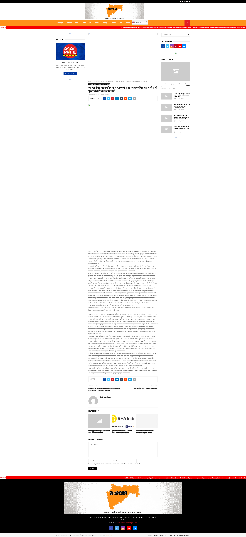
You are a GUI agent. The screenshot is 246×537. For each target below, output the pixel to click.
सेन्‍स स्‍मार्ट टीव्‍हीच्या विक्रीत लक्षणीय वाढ (146, 388)
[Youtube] (129, 528)
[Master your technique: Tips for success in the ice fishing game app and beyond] (166, 107)
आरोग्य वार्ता (69, 23)
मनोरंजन (96, 23)
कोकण (76, 23)
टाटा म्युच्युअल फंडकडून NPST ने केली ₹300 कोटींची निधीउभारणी (99, 432)
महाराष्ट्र (105, 23)
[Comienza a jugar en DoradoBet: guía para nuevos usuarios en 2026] (175, 71)
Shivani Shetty (93, 94)
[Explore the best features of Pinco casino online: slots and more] (166, 96)
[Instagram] (123, 528)
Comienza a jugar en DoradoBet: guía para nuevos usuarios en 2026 (175, 85)
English (138, 22)
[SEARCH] (188, 35)
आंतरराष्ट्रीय (60, 23)
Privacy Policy (171, 535)
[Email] (135, 528)
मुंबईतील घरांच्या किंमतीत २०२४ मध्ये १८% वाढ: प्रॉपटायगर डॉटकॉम (122, 432)
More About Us (69, 73)
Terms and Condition (183, 535)
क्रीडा (84, 23)
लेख (121, 23)
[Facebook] (111, 528)
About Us (149, 535)
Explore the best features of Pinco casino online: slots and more (182, 95)
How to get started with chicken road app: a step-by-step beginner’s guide (182, 117)
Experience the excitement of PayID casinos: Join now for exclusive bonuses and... (182, 128)
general (99, 84)
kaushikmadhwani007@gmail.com (126, 523)
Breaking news (92, 84)
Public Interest (106, 84)
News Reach (109, 535)
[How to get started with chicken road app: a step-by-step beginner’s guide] (166, 118)
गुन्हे (90, 23)
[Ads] (70, 34)
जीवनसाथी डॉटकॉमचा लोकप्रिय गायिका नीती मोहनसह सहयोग (144, 432)
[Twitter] (117, 528)
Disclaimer (163, 535)
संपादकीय (128, 23)
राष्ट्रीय (114, 23)
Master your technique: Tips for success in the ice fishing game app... (182, 106)
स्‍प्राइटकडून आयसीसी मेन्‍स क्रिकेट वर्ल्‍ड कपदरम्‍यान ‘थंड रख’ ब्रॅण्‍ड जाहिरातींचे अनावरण (104, 389)
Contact (156, 535)
